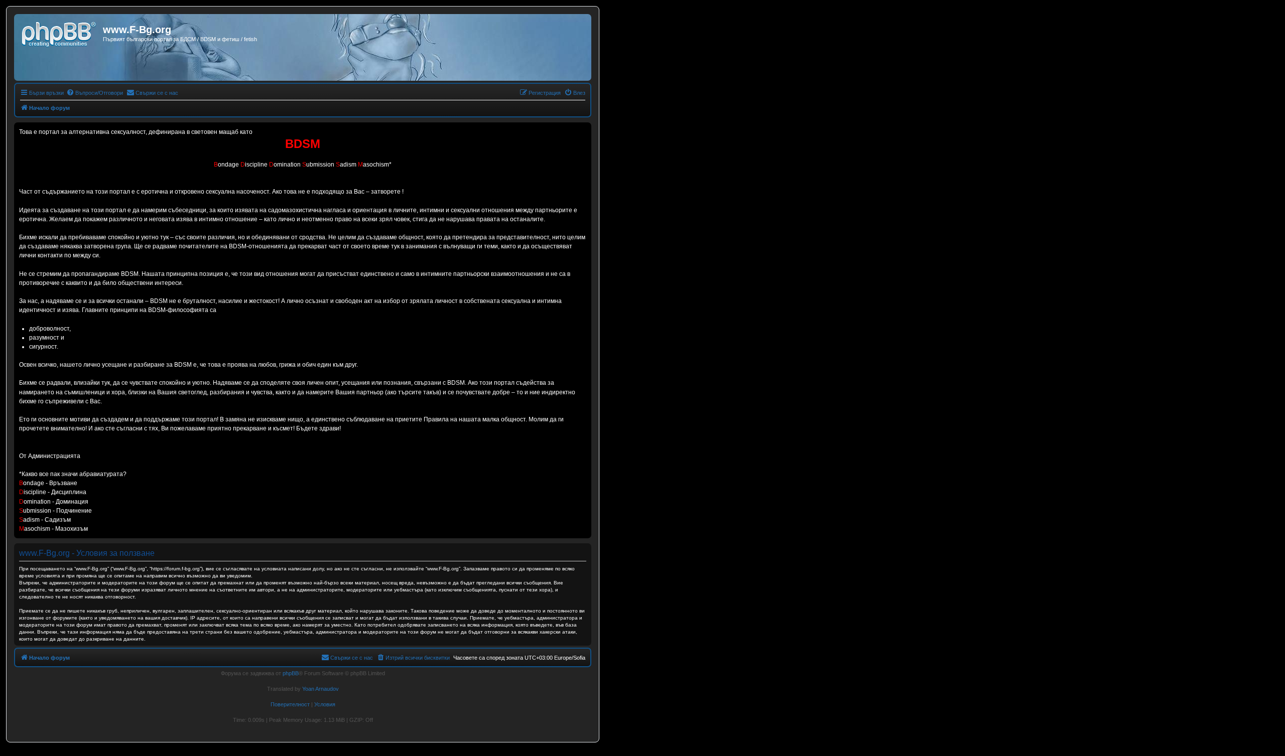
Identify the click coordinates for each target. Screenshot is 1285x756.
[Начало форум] (60, 33)
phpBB (291, 673)
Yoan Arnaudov (320, 689)
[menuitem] (94, 93)
